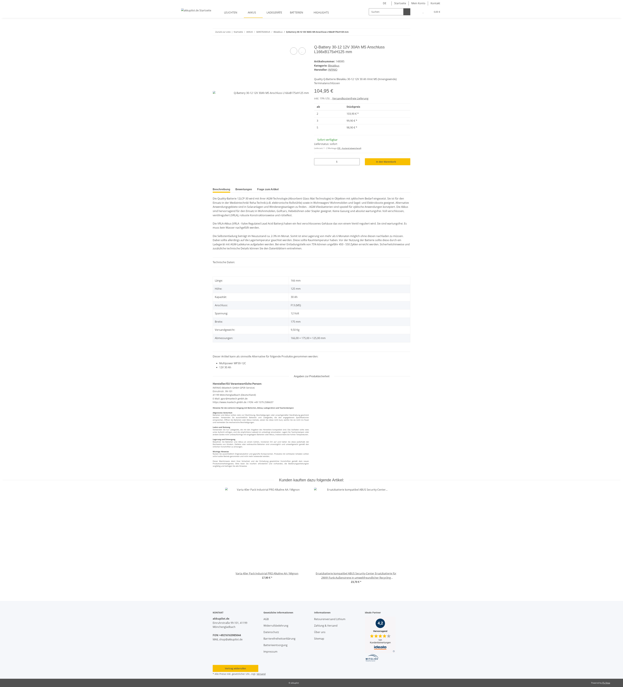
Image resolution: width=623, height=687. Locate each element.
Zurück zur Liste (223, 31)
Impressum (270, 651)
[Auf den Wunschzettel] (302, 51)
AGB (266, 619)
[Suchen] (406, 11)
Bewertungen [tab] (243, 189)
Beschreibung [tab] (221, 189)
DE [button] (384, 3)
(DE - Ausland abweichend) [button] (349, 148)
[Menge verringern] (317, 161)
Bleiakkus (333, 65)
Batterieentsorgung (275, 645)
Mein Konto (418, 3)
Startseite (400, 3)
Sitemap (319, 638)
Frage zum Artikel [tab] (268, 189)
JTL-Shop (606, 682)
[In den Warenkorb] (215, 43)
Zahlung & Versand (325, 625)
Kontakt (435, 3)
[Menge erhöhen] (356, 161)
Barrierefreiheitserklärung (279, 638)
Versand (261, 673)
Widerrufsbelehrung (275, 625)
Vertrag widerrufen (235, 668)
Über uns (319, 632)
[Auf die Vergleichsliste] (293, 51)
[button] (416, 12)
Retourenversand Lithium (329, 619)
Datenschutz (271, 632)
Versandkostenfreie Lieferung (350, 98)
